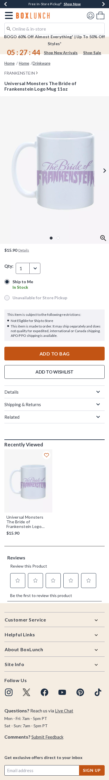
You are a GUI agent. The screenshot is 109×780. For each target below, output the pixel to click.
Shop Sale (92, 52)
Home (9, 63)
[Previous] (5, 4)
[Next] (103, 4)
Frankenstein (19, 73)
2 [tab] (58, 238)
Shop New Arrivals (61, 52)
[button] (7, 15)
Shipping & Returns (22, 404)
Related (11, 417)
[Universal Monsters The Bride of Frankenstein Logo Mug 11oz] (28, 481)
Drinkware (41, 63)
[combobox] (54, 28)
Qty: (8, 266)
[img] (8, 692)
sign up (92, 770)
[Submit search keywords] (8, 28)
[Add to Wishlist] (46, 455)
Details (11, 392)
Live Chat (64, 710)
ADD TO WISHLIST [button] (54, 371)
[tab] (54, 170)
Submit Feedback (47, 736)
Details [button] (23, 250)
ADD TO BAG (55, 353)
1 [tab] (51, 238)
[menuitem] (100, 15)
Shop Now (72, 4)
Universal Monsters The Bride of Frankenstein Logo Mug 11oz (24, 522)
